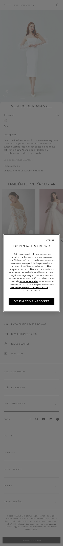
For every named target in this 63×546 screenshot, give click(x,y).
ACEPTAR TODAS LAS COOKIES (31, 301)
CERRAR (50, 240)
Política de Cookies (28, 281)
